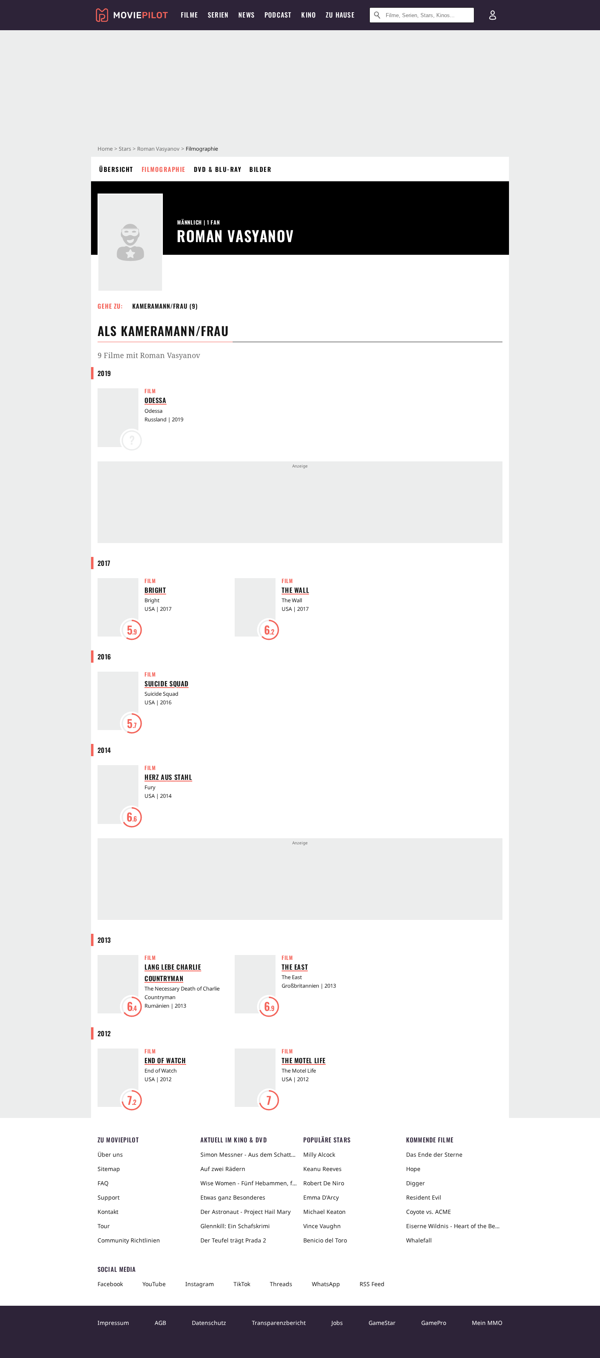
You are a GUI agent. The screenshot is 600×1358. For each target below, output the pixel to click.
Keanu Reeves (322, 1169)
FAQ (103, 1183)
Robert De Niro (323, 1183)
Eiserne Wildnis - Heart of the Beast (454, 1226)
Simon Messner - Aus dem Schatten (248, 1154)
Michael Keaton (324, 1212)
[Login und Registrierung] (492, 15)
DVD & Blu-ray (218, 169)
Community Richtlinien (129, 1240)
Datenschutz (209, 1323)
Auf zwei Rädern (222, 1169)
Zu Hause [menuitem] (340, 15)
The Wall (295, 590)
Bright (155, 590)
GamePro (433, 1323)
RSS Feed (372, 1284)
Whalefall (419, 1240)
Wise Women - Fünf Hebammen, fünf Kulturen (248, 1183)
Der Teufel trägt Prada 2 (233, 1240)
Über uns (110, 1154)
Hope (413, 1169)
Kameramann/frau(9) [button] (165, 305)
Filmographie (164, 169)
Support (109, 1197)
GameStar (382, 1323)
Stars (125, 148)
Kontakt (108, 1212)
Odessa (155, 400)
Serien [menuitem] (218, 15)
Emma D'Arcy (321, 1197)
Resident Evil (423, 1197)
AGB (160, 1323)
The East (295, 967)
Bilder (260, 169)
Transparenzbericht (279, 1323)
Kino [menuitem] (308, 15)
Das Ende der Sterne (434, 1154)
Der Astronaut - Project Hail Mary (245, 1212)
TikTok (241, 1284)
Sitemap (109, 1169)
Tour (104, 1226)
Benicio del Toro (325, 1240)
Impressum (113, 1323)
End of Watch (165, 1060)
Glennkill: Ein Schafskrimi (235, 1226)
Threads (281, 1284)
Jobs (337, 1323)
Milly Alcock (319, 1154)
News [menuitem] (246, 15)
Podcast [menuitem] (277, 15)
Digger (415, 1183)
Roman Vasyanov (158, 148)
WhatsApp (326, 1284)
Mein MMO (487, 1323)
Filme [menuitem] (189, 15)
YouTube (154, 1284)
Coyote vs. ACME (428, 1212)
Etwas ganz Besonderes (232, 1197)
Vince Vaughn (322, 1226)
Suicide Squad (166, 683)
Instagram (199, 1284)
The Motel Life (304, 1060)
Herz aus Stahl (168, 777)
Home (105, 148)
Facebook (110, 1284)
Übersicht (116, 169)
